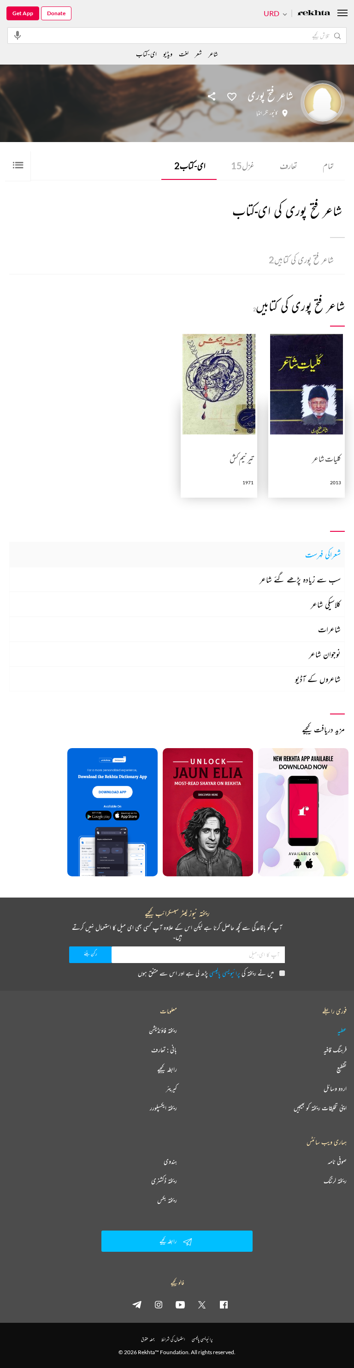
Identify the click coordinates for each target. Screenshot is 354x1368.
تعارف (288, 165)
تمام (328, 165)
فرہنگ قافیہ (335, 1049)
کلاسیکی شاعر (326, 604)
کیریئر (171, 1088)
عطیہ (342, 1030)
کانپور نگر (270, 113)
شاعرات (329, 629)
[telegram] (137, 1304)
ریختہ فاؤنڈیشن (163, 1030)
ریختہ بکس (167, 1200)
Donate (56, 13)
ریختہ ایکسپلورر (163, 1108)
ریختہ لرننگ (335, 1180)
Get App (22, 13)
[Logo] (314, 13)
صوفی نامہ (337, 1161)
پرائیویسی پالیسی (224, 973)
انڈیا (259, 113)
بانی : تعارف (164, 1049)
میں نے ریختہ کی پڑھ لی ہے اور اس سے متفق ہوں (206, 973)
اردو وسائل (335, 1088)
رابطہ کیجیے (167, 1069)
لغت (184, 53)
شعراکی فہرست (323, 554)
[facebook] (223, 1304)
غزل (242, 165)
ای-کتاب (190, 165)
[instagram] (158, 1304)
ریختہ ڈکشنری (164, 1180)
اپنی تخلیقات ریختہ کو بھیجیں (320, 1108)
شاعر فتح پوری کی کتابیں (301, 259)
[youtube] (180, 1304)
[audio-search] (17, 35)
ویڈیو (167, 53)
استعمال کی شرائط (173, 1339)
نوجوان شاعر (325, 654)
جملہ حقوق (147, 1339)
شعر (198, 53)
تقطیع (341, 1069)
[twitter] (202, 1304)
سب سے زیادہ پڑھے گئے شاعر (300, 579)
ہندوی (170, 1161)
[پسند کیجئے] (232, 96)
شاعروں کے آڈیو (318, 678)
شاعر (213, 53)
